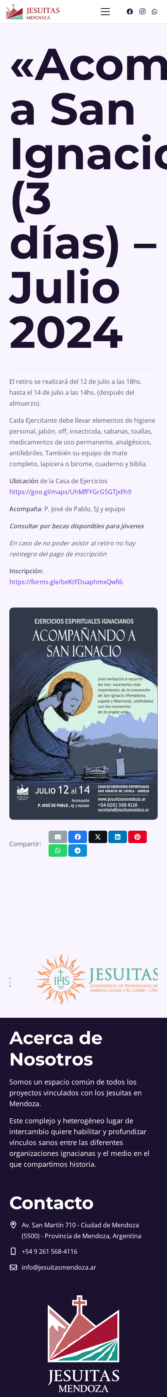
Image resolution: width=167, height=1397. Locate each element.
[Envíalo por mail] (58, 837)
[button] (105, 11)
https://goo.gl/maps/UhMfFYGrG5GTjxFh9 (70, 492)
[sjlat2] (78, 980)
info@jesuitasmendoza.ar (59, 1267)
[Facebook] (130, 11)
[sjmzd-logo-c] (32, 11)
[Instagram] (142, 11)
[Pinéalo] (137, 837)
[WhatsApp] (154, 11)
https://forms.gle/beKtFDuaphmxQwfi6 (66, 582)
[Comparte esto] (77, 837)
